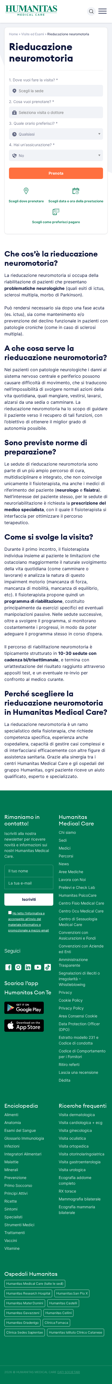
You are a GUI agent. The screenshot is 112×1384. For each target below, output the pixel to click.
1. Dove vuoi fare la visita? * (33, 80)
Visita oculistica (72, 1138)
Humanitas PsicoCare (78, 895)
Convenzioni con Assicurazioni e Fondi (77, 935)
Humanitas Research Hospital (28, 1293)
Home (13, 34)
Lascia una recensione (78, 1072)
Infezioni (11, 1146)
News (64, 863)
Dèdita (64, 1080)
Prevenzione (15, 1177)
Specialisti (13, 1217)
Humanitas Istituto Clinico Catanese (75, 1332)
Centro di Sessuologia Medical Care (78, 922)
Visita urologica (72, 1169)
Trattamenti (14, 1232)
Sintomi (10, 1209)
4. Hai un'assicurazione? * (32, 144)
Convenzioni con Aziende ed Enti (81, 949)
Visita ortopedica (74, 1146)
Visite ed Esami (32, 34)
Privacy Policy (71, 1008)
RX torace (67, 1191)
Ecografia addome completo (75, 1180)
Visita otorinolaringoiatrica (81, 1154)
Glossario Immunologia (24, 1138)
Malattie (11, 1161)
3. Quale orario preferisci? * (33, 123)
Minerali (11, 1169)
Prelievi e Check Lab (77, 887)
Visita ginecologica (75, 1130)
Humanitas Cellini (58, 1313)
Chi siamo (67, 832)
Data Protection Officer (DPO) (79, 1026)
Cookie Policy (71, 1000)
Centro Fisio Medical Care (81, 903)
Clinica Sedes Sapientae (24, 1332)
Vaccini (10, 1240)
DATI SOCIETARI (68, 1372)
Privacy (65, 992)
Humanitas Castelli (63, 1303)
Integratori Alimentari (22, 1154)
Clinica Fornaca (56, 1323)
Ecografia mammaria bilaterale (77, 1209)
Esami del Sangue (20, 1130)
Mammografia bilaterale (80, 1199)
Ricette (10, 1201)
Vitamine (12, 1248)
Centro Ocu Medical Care (81, 911)
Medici (64, 848)
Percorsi (66, 856)
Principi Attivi (15, 1193)
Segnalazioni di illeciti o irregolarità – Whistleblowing (79, 979)
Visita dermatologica (77, 1114)
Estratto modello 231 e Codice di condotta (78, 1040)
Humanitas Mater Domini (24, 1303)
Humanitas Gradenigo (22, 1323)
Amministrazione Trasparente (73, 962)
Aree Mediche (71, 871)
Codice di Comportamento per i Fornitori (82, 1054)
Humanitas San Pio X (72, 1293)
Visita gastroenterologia (80, 1161)
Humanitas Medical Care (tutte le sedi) (34, 1284)
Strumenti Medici (19, 1224)
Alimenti (11, 1114)
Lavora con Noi (72, 879)
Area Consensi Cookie (78, 1016)
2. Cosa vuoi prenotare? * (31, 101)
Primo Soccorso (18, 1185)
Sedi (63, 840)
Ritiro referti (69, 1064)
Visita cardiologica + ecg (80, 1122)
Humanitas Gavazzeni (22, 1313)
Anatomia (12, 1122)
